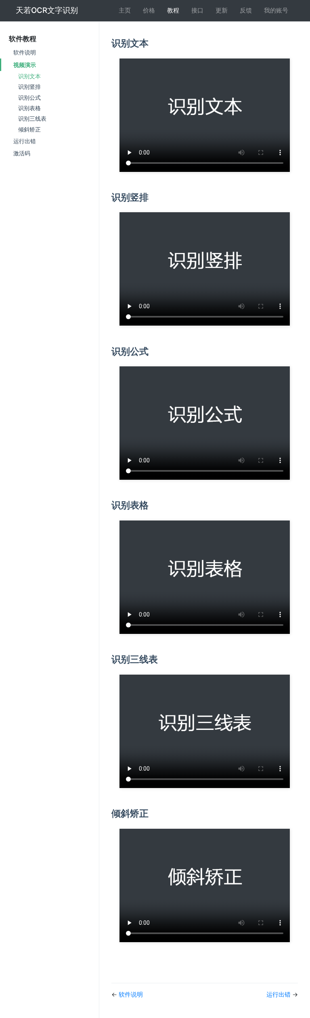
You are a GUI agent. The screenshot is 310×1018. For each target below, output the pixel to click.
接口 (197, 10)
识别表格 (29, 108)
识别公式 (29, 97)
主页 (125, 10)
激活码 (21, 153)
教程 (173, 10)
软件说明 (24, 52)
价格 (149, 10)
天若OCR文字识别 (47, 10)
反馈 (246, 10)
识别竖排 (29, 87)
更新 (222, 10)
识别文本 (29, 76)
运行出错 (24, 141)
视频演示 (24, 64)
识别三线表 (32, 118)
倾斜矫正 (29, 129)
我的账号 (276, 10)
